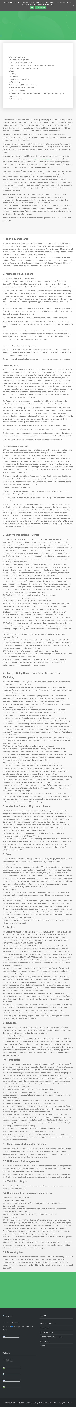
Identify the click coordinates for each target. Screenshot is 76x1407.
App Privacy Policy (46, 1332)
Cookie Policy (44, 1328)
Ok (32, 7)
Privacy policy (40, 7)
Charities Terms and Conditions (50, 1337)
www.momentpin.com (42, 159)
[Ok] (74, 6)
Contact (42, 1346)
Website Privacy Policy (47, 1323)
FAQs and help (44, 1341)
